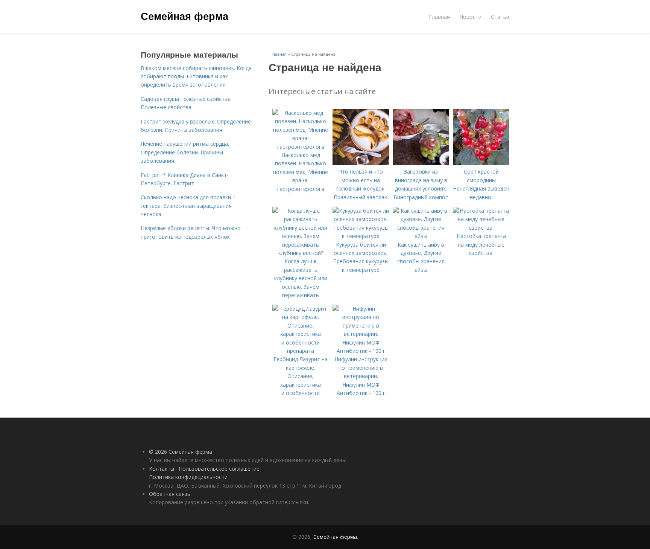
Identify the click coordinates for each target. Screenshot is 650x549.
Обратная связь (169, 493)
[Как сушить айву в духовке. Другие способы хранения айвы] (421, 235)
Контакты (161, 468)
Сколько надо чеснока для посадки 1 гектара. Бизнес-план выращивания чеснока (188, 206)
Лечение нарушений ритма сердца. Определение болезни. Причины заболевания (185, 152)
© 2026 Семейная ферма (180, 451)
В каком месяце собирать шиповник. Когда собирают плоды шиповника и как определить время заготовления (196, 76)
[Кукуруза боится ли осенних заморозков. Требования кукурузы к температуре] (361, 235)
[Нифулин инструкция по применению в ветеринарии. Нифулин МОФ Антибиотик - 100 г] (361, 350)
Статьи (500, 16)
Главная (439, 16)
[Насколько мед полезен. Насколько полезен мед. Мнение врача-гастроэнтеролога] (300, 146)
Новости (470, 16)
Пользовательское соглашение (219, 468)
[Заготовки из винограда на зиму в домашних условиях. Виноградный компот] (421, 163)
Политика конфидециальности (188, 476)
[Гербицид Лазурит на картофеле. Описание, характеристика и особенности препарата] (300, 350)
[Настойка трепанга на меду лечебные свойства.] (481, 227)
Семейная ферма (184, 16)
